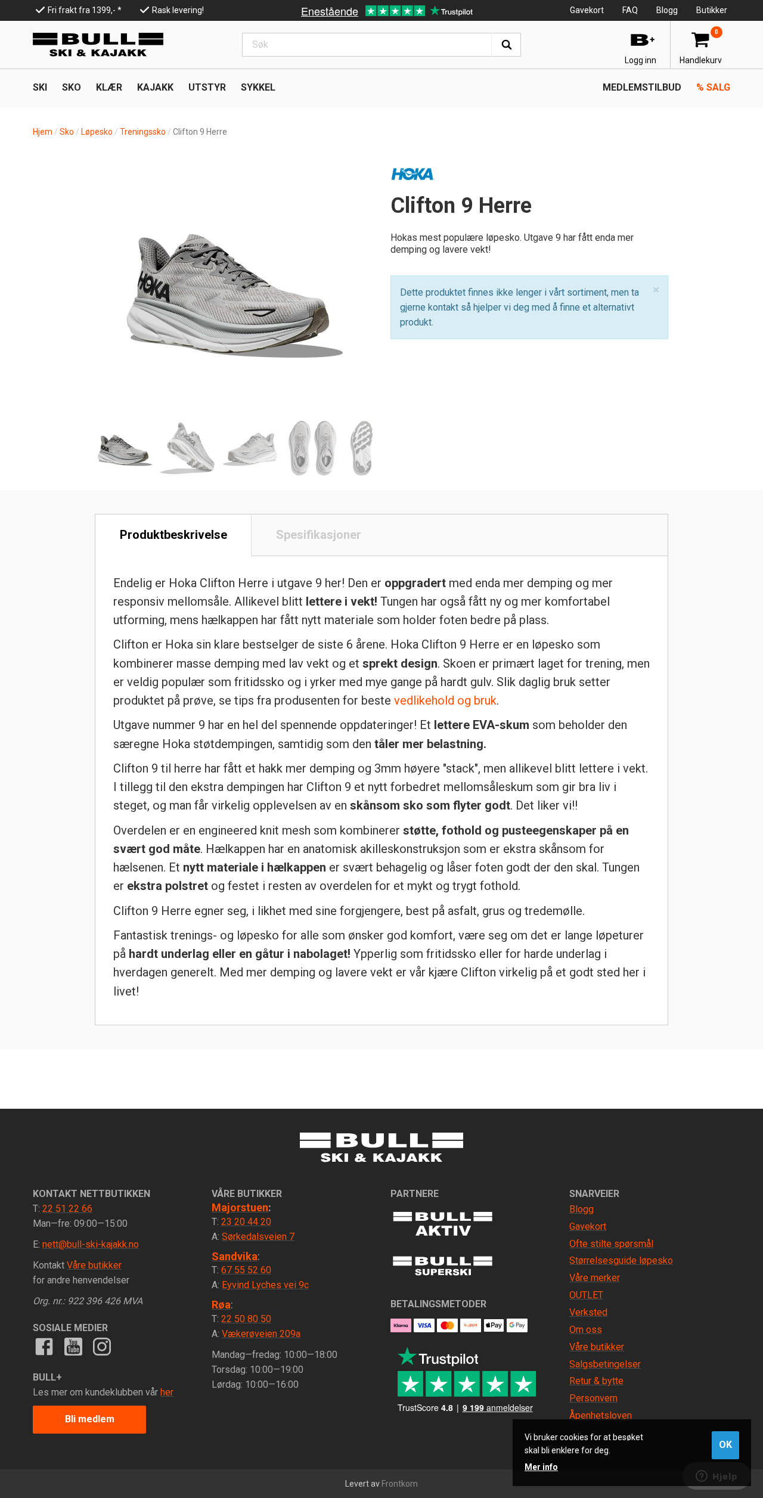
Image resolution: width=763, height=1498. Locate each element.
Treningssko (143, 132)
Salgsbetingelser (605, 1364)
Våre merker (594, 1277)
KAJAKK (155, 87)
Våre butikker (94, 1265)
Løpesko (97, 132)
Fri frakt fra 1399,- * (85, 10)
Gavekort (587, 10)
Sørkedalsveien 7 (258, 1236)
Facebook (44, 1346)
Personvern (593, 1398)
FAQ (630, 10)
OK (725, 1444)
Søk (506, 45)
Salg (713, 87)
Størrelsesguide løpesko (621, 1260)
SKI (40, 87)
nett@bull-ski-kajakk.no (90, 1244)
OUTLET (586, 1295)
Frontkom (400, 1483)
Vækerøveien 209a (261, 1333)
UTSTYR (207, 87)
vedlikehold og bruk (445, 700)
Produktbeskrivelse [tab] (173, 535)
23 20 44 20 (246, 1221)
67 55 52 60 (246, 1270)
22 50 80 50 (246, 1319)
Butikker (711, 10)
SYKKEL (258, 87)
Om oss (585, 1329)
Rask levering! (178, 10)
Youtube (72, 1346)
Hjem (42, 132)
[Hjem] (98, 45)
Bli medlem (89, 1419)
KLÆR (109, 87)
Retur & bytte (596, 1381)
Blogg (667, 10)
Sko (67, 132)
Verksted (588, 1312)
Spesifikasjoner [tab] (318, 535)
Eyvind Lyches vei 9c (265, 1285)
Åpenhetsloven (600, 1415)
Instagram (102, 1346)
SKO (71, 87)
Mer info (541, 1467)
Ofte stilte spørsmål (611, 1243)
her (166, 1392)
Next (352, 257)
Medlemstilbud (642, 87)
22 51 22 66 (67, 1208)
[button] (656, 290)
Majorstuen (240, 1207)
